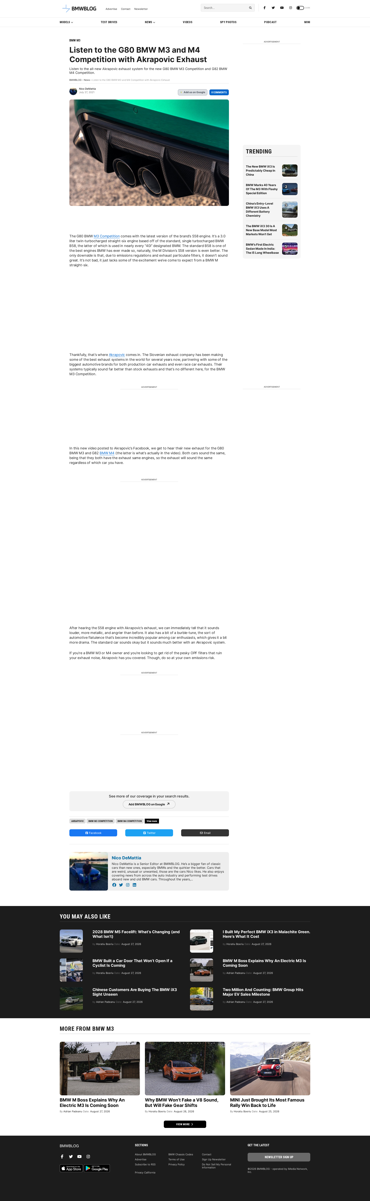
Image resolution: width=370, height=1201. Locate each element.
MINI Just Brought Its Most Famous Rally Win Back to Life (267, 1102)
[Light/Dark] (300, 8)
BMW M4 (107, 453)
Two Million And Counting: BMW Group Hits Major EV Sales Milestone (263, 992)
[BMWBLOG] (91, 1146)
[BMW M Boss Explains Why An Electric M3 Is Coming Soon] (201, 960)
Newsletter (141, 9)
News (148, 22)
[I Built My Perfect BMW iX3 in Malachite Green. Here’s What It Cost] (201, 931)
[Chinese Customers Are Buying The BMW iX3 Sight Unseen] (71, 989)
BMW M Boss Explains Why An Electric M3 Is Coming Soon (92, 1102)
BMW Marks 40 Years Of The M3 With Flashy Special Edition (262, 189)
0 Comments (219, 92)
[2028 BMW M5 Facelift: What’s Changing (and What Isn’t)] (71, 931)
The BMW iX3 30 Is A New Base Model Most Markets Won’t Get (261, 230)
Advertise (111, 9)
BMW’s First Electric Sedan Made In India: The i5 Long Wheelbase (262, 249)
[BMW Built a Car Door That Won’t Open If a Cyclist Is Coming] (71, 960)
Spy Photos (228, 22)
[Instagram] (291, 8)
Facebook (95, 832)
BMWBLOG (75, 79)
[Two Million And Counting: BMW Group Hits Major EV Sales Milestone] (201, 989)
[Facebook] (265, 8)
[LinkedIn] (134, 885)
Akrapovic (117, 355)
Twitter (151, 832)
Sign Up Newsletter (214, 1159)
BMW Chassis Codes (180, 1154)
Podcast (270, 22)
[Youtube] (282, 8)
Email (206, 832)
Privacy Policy (176, 1164)
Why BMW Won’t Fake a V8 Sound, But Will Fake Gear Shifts (181, 1102)
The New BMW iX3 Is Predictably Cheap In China (260, 170)
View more (183, 1124)
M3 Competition (107, 236)
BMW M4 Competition (130, 821)
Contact (125, 9)
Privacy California (145, 1172)
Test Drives (109, 22)
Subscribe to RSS (145, 1164)
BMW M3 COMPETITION (100, 821)
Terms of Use (176, 1159)
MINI (307, 22)
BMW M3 (74, 40)
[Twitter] (273, 8)
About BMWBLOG (145, 1154)
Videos (187, 22)
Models (65, 22)
